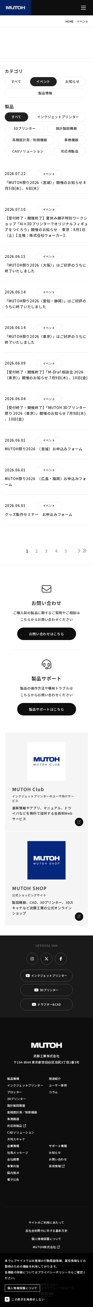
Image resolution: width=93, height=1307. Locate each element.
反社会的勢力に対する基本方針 (46, 1230)
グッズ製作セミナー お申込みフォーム (38, 514)
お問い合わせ (58, 1159)
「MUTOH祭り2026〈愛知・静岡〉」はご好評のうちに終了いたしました (45, 303)
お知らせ (72, 81)
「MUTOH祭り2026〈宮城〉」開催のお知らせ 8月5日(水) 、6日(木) (45, 185)
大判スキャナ (16, 1139)
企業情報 (13, 1146)
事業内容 (13, 1166)
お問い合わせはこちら (46, 633)
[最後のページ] (85, 550)
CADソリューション (28, 151)
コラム (53, 1092)
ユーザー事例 (58, 1085)
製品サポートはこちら (46, 709)
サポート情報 (58, 1146)
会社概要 (13, 1159)
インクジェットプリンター (58, 116)
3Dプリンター (25, 128)
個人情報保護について (46, 1239)
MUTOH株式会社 (44, 1247)
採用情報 (55, 1166)
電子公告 (13, 1179)
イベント (43, 81)
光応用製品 (69, 151)
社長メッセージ (17, 1152)
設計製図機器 (66, 128)
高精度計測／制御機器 (29, 139)
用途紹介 (55, 1078)
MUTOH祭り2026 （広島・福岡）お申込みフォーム (45, 481)
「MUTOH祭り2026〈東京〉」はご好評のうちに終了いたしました (45, 339)
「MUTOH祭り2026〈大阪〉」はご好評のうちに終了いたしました (45, 268)
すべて (16, 81)
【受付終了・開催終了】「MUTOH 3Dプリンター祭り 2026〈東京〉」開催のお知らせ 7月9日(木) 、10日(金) (46, 413)
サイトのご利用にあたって (46, 1222)
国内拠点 (13, 1173)
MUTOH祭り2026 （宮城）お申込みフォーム (44, 448)
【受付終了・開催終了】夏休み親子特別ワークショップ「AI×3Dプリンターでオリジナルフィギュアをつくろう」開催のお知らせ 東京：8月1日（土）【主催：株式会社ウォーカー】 (46, 226)
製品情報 (45, 93)
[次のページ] (80, 550)
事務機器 (71, 139)
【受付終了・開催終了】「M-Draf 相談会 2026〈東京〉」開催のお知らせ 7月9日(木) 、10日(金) (46, 374)
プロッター (14, 1092)
